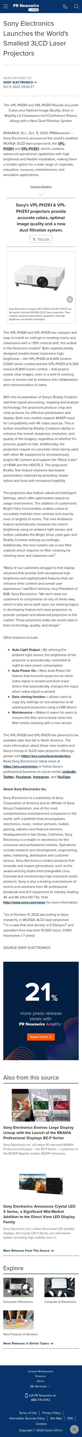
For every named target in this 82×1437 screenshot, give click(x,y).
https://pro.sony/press (20, 766)
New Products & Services (20, 1334)
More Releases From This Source (26, 1251)
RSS (70, 1418)
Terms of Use (28, 1413)
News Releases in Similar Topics (26, 1343)
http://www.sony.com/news (24, 902)
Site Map (56, 1418)
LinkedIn (69, 771)
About (40, 1381)
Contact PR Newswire (40, 1371)
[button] (41, 276)
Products (40, 1376)
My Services (39, 1386)
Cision (48, 1430)
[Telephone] (65, 6)
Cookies (41, 1424)
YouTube (63, 776)
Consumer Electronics (18, 1302)
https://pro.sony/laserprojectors (46, 755)
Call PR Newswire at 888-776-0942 (42, 1397)
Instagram (41, 776)
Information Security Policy (27, 1418)
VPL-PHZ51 (30, 148)
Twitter (8, 776)
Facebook (23, 776)
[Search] (76, 6)
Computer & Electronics (60, 1302)
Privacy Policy (51, 1413)
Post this (43, 239)
